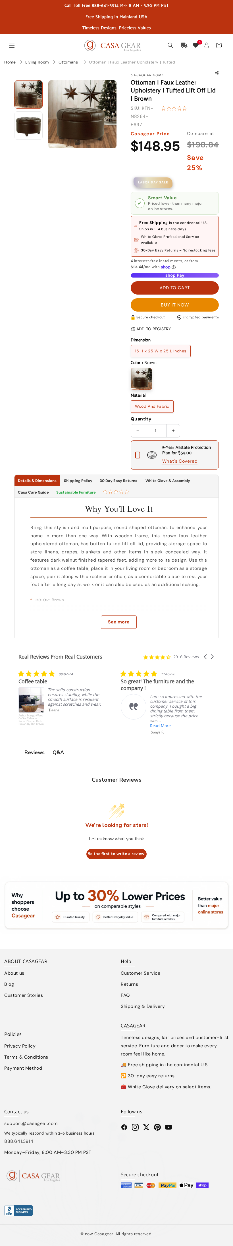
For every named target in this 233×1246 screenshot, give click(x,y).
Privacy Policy (20, 1046)
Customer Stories (23, 995)
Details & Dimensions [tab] (37, 480)
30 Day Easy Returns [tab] (118, 480)
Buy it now (175, 305)
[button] (12, 45)
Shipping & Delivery (143, 1006)
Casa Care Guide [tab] (33, 492)
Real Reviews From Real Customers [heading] (60, 656)
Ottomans (69, 62)
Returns (129, 984)
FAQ (125, 995)
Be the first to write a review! (116, 853)
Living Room (37, 62)
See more (119, 622)
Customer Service (141, 973)
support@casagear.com (31, 1123)
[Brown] (141, 379)
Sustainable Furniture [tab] (76, 492)
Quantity (141, 419)
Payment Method (23, 1068)
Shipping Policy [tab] (78, 480)
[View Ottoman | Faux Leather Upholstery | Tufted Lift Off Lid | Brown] (28, 94)
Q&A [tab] (58, 752)
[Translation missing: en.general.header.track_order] (184, 45)
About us (14, 973)
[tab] (117, 492)
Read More (58, 725)
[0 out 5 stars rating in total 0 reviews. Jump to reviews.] (175, 108)
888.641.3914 (18, 1141)
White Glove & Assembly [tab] (167, 480)
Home (10, 62)
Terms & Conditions (26, 1057)
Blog (9, 984)
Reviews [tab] (34, 752)
